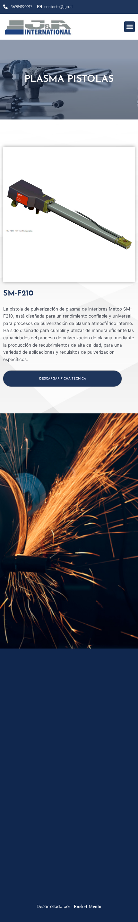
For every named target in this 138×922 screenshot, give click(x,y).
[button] (129, 26)
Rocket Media (87, 907)
